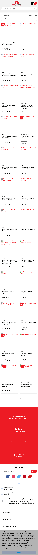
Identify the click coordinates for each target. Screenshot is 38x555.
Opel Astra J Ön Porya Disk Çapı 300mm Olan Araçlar (9, 74)
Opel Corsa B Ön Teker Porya (28, 229)
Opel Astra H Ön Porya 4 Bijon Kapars (27, 354)
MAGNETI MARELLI (25, 382)
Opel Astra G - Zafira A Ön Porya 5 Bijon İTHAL (9, 323)
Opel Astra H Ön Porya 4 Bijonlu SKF (27, 292)
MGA (22, 72)
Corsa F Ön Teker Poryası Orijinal (27, 137)
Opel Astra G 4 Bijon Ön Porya (8, 354)
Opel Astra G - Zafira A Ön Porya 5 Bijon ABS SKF (27, 261)
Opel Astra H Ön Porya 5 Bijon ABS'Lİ (8, 106)
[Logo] (16, 3)
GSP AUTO (23, 41)
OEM (22, 165)
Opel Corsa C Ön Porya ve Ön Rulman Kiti (27, 199)
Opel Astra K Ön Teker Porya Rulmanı (9, 230)
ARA (34, 8)
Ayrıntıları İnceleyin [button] (16, 549)
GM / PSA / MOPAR (25, 134)
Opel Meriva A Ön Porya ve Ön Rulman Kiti (27, 168)
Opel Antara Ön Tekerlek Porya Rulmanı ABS (8, 43)
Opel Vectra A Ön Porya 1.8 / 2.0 (28, 43)
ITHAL (3, 41)
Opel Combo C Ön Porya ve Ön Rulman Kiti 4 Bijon (9, 199)
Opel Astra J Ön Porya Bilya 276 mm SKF (9, 137)
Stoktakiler (6, 15)
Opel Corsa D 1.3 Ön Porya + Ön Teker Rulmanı (9, 168)
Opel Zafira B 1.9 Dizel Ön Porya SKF (9, 385)
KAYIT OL (34, 471)
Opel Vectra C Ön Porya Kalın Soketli (28, 323)
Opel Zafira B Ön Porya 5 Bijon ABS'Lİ (27, 74)
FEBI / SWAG (24, 103)
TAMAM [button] (19, 552)
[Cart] (35, 3)
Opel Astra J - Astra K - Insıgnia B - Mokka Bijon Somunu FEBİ (27, 107)
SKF (3, 134)
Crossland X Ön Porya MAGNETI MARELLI (26, 385)
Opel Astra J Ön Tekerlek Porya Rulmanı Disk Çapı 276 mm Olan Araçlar (9, 262)
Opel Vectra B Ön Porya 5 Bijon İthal (8, 292)
